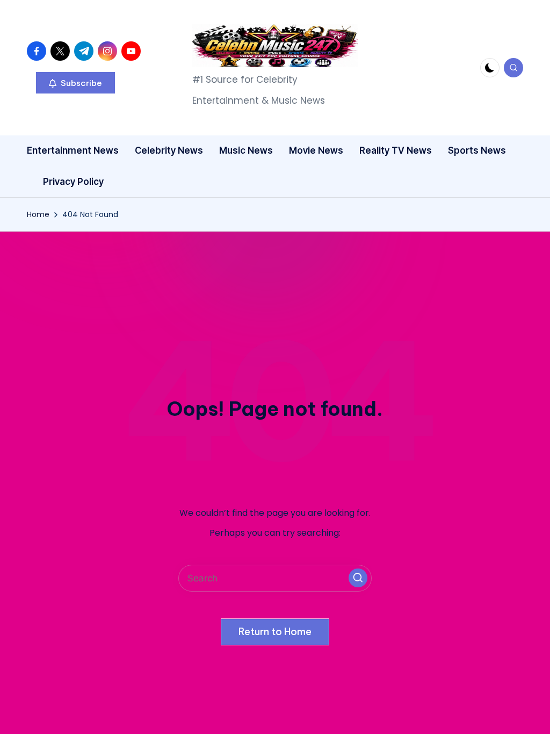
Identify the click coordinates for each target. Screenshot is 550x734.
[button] (75, 82)
